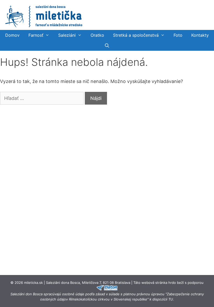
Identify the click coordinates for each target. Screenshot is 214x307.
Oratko (97, 35)
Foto (178, 35)
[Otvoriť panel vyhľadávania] (107, 45)
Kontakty (200, 35)
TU (170, 299)
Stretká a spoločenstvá (136, 35)
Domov (12, 35)
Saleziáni (67, 35)
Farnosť (35, 35)
